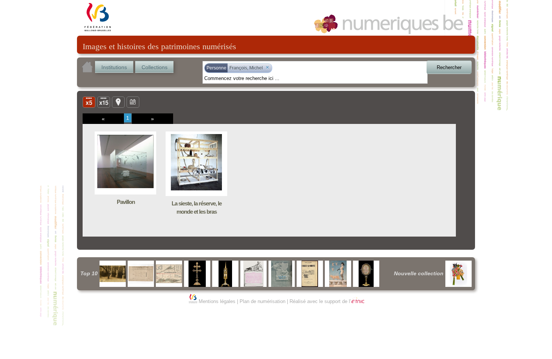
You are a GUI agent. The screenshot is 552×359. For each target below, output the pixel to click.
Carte (118, 102)
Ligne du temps (133, 102)
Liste (104, 102)
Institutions (114, 67)
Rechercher (449, 67)
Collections (154, 67)
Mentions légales (217, 301)
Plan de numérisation (262, 301)
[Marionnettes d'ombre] (458, 274)
